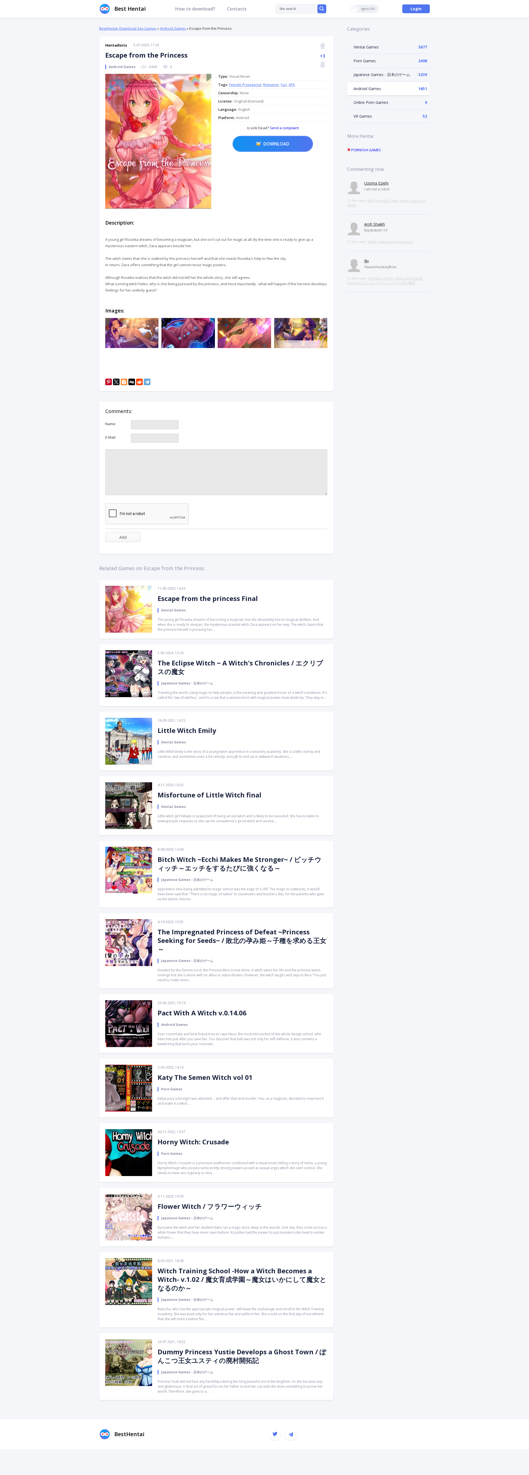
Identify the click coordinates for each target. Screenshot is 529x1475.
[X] (116, 382)
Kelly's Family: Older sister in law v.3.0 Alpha (386, 202)
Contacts (237, 9)
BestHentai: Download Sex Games (127, 28)
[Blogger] (124, 382)
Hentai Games (366, 47)
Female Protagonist (245, 84)
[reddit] (139, 382)
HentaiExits (116, 45)
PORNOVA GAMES (365, 149)
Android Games (173, 28)
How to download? (195, 9)
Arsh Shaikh (374, 224)
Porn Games (364, 60)
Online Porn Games (370, 102)
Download (276, 144)
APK (291, 84)
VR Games (362, 116)
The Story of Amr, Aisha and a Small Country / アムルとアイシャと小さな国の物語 (385, 280)
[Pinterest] (108, 382)
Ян (366, 260)
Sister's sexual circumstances (390, 241)
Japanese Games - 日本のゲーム (381, 74)
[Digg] (131, 382)
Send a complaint (284, 127)
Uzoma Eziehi (376, 183)
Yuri (283, 84)
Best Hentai (130, 8)
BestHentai (129, 1434)
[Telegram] (147, 382)
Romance (271, 84)
